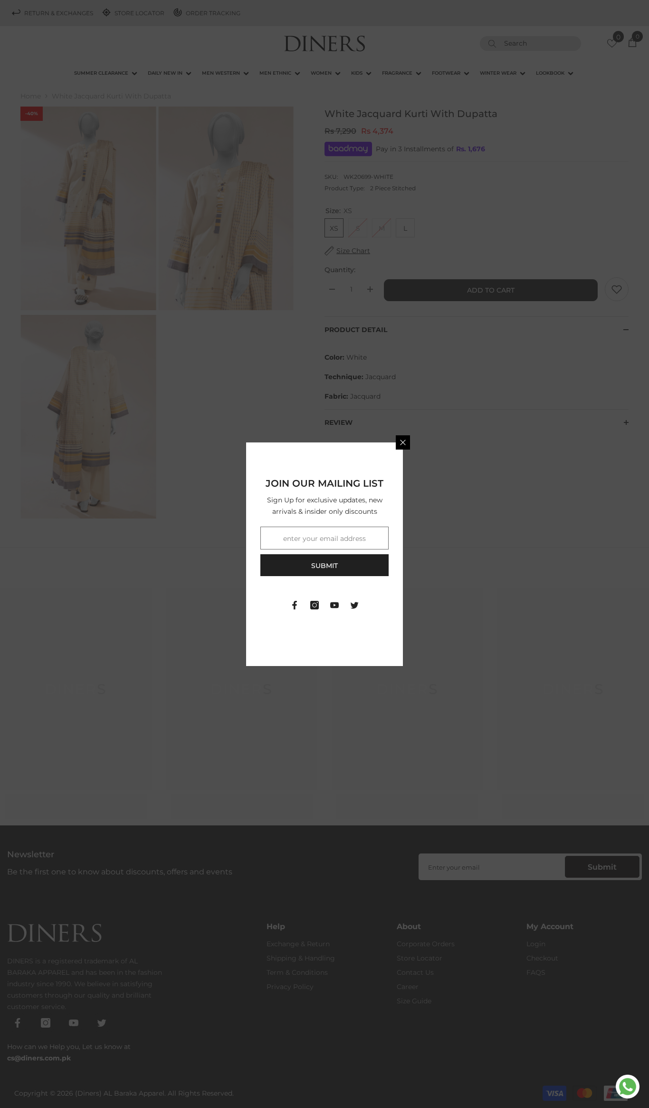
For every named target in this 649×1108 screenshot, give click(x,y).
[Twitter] (354, 605)
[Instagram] (314, 605)
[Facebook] (295, 605)
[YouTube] (334, 605)
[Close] (403, 442)
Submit (324, 565)
